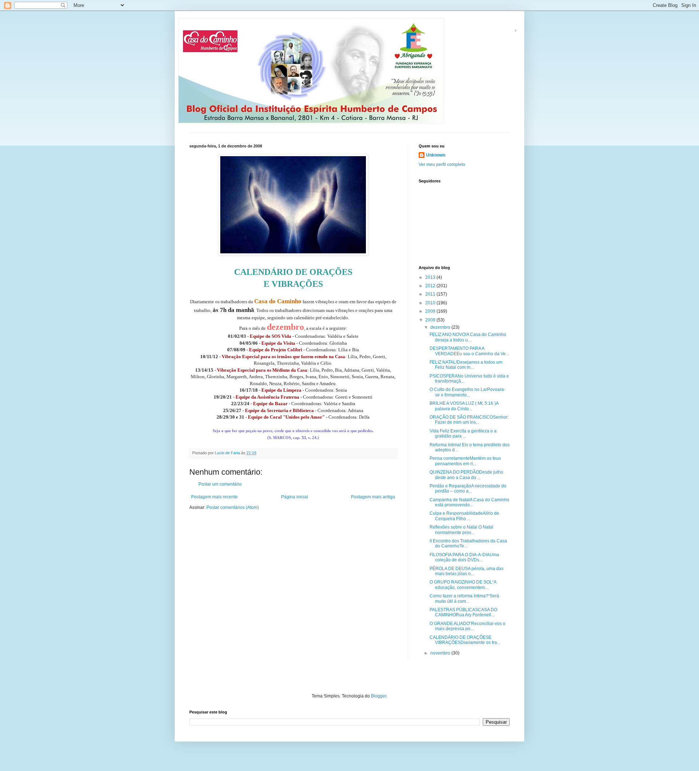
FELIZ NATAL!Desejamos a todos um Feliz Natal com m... (466, 365)
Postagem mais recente (214, 496)
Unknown (435, 155)
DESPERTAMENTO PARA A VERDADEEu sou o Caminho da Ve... (469, 351)
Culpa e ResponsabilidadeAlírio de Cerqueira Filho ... (464, 516)
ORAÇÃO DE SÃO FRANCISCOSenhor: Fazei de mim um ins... (469, 420)
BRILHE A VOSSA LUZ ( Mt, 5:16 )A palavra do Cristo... (464, 406)
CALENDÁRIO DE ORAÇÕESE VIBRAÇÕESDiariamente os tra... (465, 640)
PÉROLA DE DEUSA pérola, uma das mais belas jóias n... (466, 571)
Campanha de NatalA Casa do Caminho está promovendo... (469, 502)
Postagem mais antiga (373, 496)
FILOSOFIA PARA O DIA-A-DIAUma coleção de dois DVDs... (464, 557)
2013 (431, 277)
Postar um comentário (220, 484)
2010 (431, 302)
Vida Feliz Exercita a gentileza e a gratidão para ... (463, 433)
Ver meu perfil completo (442, 164)
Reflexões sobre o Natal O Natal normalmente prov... (461, 530)
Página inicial (294, 496)
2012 (431, 285)
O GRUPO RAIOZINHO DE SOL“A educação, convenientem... (463, 585)
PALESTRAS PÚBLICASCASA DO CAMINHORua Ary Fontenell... (463, 612)
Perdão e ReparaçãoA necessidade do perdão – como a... (468, 488)
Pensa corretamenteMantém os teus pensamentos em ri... (465, 461)
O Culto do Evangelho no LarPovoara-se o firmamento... (467, 392)
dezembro (440, 327)
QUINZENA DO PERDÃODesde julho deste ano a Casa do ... (466, 475)
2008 (431, 320)
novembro (440, 653)
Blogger (378, 696)
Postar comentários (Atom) (232, 507)
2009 (431, 311)
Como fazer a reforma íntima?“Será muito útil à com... (464, 598)
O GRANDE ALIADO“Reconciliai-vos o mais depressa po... (467, 626)
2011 (431, 294)
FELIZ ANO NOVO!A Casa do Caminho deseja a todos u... (468, 337)
